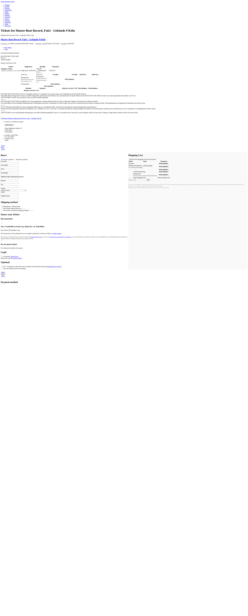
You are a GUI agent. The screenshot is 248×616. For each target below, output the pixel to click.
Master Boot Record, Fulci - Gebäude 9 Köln (23, 39)
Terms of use (14, 256)
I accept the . (11, 256)
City (2, 184)
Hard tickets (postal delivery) (14, 208)
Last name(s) (4, 165)
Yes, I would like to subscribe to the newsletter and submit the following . (32, 266)
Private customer (8, 159)
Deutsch (7, 5)
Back (3, 145)
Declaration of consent (54, 266)
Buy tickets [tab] (8, 47)
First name (4, 161)
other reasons (57, 233)
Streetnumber (4, 173)
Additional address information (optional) (12, 176)
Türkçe (7, 19)
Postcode (3, 180)
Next (3, 147)
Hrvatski (7, 20)
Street (2, 169)
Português (8, 22)
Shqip (6, 24)
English (7, 6)
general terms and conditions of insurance (60, 237)
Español (7, 15)
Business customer (22, 159)
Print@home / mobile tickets (11, 206)
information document (36, 237)
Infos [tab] (6, 49)
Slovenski (8, 26)
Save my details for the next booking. (14, 268)
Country (3, 188)
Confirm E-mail (5, 196)
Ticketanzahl (42, 70)
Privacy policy (17, 258)
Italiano (7, 13)
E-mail (3, 192)
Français (7, 8)
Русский (7, 17)
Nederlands (8, 10)
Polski (6, 12)
